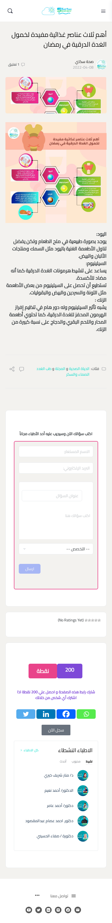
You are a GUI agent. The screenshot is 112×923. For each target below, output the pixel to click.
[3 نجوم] (92, 620)
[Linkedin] (45, 714)
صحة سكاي (84, 61)
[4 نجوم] (89, 620)
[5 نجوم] (86, 620)
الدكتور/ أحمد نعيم (59, 790)
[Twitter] (25, 714)
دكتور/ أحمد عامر (60, 805)
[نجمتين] (96, 620)
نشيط (89, 762)
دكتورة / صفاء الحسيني (55, 835)
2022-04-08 (83, 67)
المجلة (60, 368)
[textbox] (56, 523)
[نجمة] (99, 620)
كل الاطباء (31, 750)
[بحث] (10, 11)
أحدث (63, 762)
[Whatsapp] (86, 714)
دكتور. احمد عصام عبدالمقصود (49, 820)
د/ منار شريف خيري (58, 775)
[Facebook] (66, 714)
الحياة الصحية (79, 368)
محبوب (76, 762)
